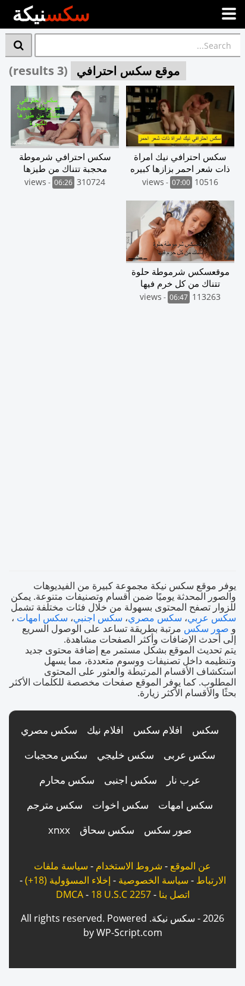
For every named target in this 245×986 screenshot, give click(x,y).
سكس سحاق (107, 830)
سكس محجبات (55, 755)
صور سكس (206, 628)
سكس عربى (189, 755)
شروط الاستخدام (129, 865)
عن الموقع (190, 865)
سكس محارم (67, 780)
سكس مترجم (55, 805)
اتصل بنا (174, 894)
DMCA (69, 894)
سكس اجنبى (130, 780)
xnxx (59, 830)
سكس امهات (42, 617)
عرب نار (183, 780)
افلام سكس (158, 730)
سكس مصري (155, 617)
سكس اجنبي (97, 617)
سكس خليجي (125, 755)
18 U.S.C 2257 (121, 894)
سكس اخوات (120, 805)
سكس (205, 730)
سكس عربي (211, 617)
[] (18, 45)
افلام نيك (105, 730)
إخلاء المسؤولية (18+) (68, 880)
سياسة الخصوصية (153, 880)
